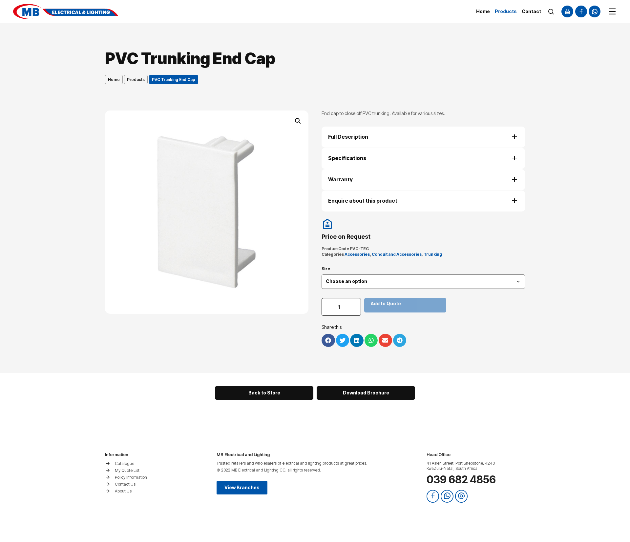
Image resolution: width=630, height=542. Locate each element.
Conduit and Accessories (397, 254)
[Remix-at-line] (461, 496)
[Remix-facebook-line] (581, 11)
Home (114, 79)
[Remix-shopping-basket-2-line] (567, 11)
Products (136, 79)
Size (326, 269)
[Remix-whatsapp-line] (594, 11)
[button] (298, 121)
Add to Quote (386, 303)
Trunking (433, 254)
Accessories (357, 254)
